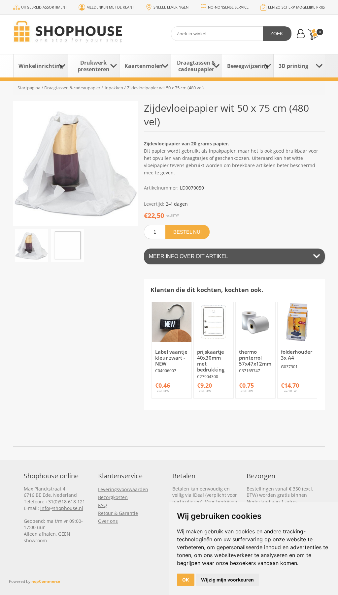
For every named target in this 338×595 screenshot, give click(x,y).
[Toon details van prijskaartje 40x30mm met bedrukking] (213, 322)
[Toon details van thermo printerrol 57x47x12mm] (255, 322)
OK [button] (185, 579)
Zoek (276, 33)
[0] (313, 34)
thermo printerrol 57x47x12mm (255, 358)
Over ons (108, 521)
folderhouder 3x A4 (296, 355)
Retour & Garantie (118, 513)
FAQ (102, 505)
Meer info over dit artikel (188, 256)
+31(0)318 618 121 (65, 501)
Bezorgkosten (113, 497)
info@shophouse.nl (61, 508)
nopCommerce (45, 581)
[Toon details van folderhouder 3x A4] (297, 322)
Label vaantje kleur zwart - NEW (171, 358)
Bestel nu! (187, 232)
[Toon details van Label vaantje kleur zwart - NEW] (171, 322)
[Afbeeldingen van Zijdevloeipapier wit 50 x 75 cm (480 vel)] (31, 245)
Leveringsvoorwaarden (123, 489)
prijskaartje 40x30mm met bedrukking (210, 360)
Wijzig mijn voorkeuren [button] (227, 579)
